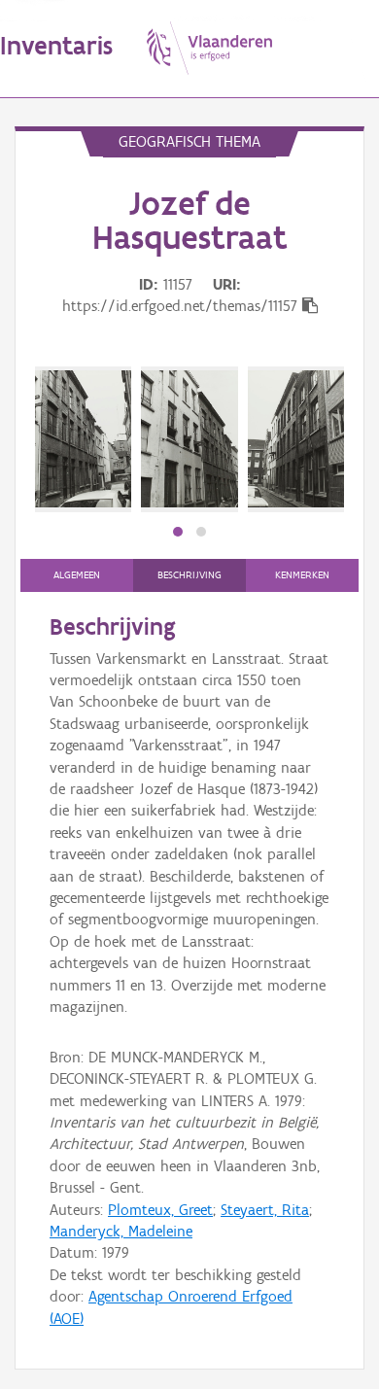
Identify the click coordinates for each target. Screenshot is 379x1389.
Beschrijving (189, 575)
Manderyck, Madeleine (121, 1231)
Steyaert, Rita (265, 1209)
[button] (178, 531)
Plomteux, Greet (160, 1209)
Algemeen (76, 575)
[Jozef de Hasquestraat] (83, 439)
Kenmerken (302, 575)
